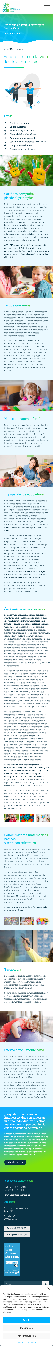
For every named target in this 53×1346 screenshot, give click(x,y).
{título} (20, 1342)
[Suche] (45, 1284)
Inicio (6, 49)
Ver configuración (26, 1335)
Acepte (26, 1320)
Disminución (26, 1328)
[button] (48, 1288)
